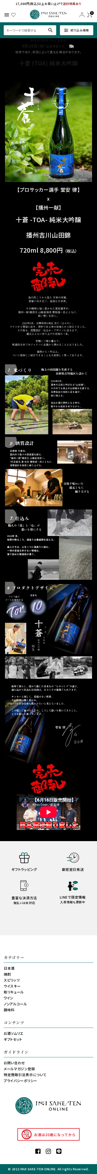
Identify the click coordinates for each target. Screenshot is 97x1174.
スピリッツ (12, 980)
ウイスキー (12, 986)
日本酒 (9, 968)
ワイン (8, 997)
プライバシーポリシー (20, 1080)
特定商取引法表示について (25, 1074)
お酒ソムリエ (13, 1033)
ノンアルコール (15, 1003)
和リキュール (14, 991)
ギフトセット (13, 1039)
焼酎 (7, 974)
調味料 (9, 1009)
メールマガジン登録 (19, 1068)
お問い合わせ (14, 1062)
